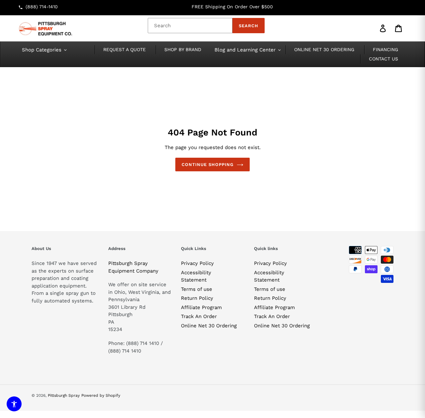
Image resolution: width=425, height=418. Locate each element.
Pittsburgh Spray (64, 395)
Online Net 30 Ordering (209, 326)
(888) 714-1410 (42, 6)
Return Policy (197, 298)
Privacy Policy (197, 263)
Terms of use (196, 289)
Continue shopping (208, 164)
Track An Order (199, 316)
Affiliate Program (201, 307)
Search (248, 25)
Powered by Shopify (100, 395)
